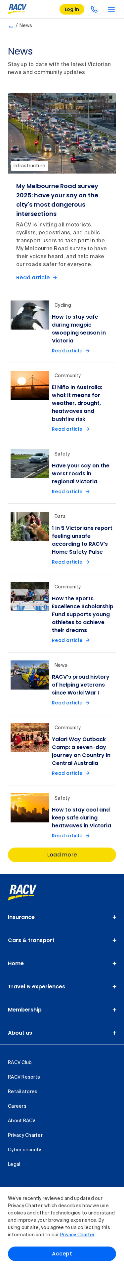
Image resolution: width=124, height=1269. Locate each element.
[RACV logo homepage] (17, 9)
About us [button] (20, 1033)
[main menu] (111, 9)
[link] (29, 892)
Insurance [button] (21, 917)
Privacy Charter (77, 1235)
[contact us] (94, 9)
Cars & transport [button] (31, 940)
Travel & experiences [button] (36, 986)
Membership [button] (25, 1009)
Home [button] (16, 963)
